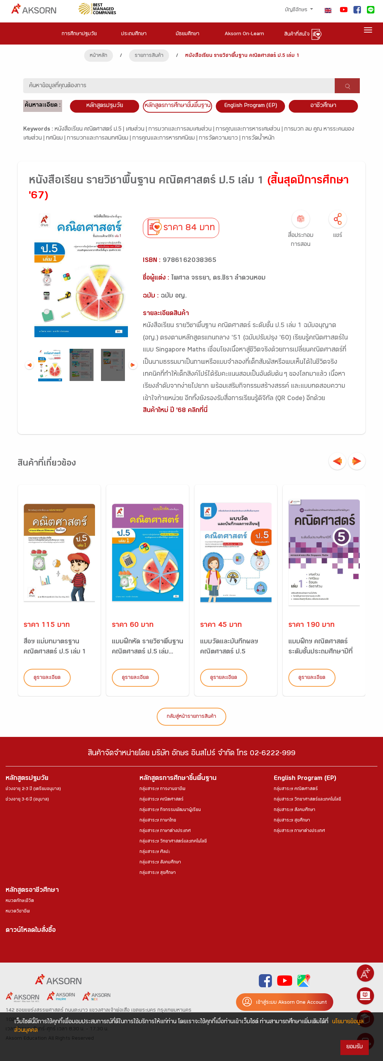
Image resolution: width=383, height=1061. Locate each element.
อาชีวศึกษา (323, 106)
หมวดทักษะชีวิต (20, 901)
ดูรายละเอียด (47, 678)
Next (133, 365)
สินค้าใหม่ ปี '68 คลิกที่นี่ (175, 411)
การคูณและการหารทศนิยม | (165, 138)
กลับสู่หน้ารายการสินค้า (191, 717)
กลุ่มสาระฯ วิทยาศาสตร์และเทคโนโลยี (173, 842)
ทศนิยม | (56, 138)
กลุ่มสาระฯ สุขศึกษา (158, 873)
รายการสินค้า (149, 56)
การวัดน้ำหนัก (258, 138)
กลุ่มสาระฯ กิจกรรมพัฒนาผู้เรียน (170, 810)
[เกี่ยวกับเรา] (365, 973)
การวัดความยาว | (220, 138)
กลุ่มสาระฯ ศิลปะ (155, 852)
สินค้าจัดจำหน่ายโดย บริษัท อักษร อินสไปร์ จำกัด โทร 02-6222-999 (191, 754)
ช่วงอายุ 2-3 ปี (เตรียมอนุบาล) (33, 789)
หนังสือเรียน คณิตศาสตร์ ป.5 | (90, 129)
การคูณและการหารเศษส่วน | (250, 129)
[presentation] (337, 461)
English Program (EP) (250, 106)
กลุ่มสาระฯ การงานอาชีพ (163, 789)
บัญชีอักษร (297, 10)
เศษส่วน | (137, 129)
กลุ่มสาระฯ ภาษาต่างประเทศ (165, 831)
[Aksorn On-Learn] (365, 995)
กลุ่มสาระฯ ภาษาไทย (158, 821)
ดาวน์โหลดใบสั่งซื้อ (31, 931)
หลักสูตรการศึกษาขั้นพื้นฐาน (178, 106)
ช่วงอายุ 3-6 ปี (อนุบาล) (27, 800)
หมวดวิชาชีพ (18, 912)
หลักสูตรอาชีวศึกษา (32, 891)
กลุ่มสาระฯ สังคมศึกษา (160, 863)
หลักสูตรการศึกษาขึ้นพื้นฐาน (178, 779)
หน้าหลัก (98, 56)
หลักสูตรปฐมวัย (27, 779)
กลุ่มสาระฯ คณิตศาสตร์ (162, 800)
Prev (29, 365)
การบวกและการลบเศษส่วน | (182, 129)
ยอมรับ (354, 1047)
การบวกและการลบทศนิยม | (99, 138)
